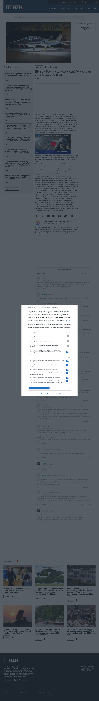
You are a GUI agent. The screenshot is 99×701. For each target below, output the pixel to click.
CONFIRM (39, 388)
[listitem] (49, 333)
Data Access (49, 393)
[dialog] (49, 350)
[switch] (67, 336)
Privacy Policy (58, 393)
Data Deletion (41, 393)
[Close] (74, 307)
